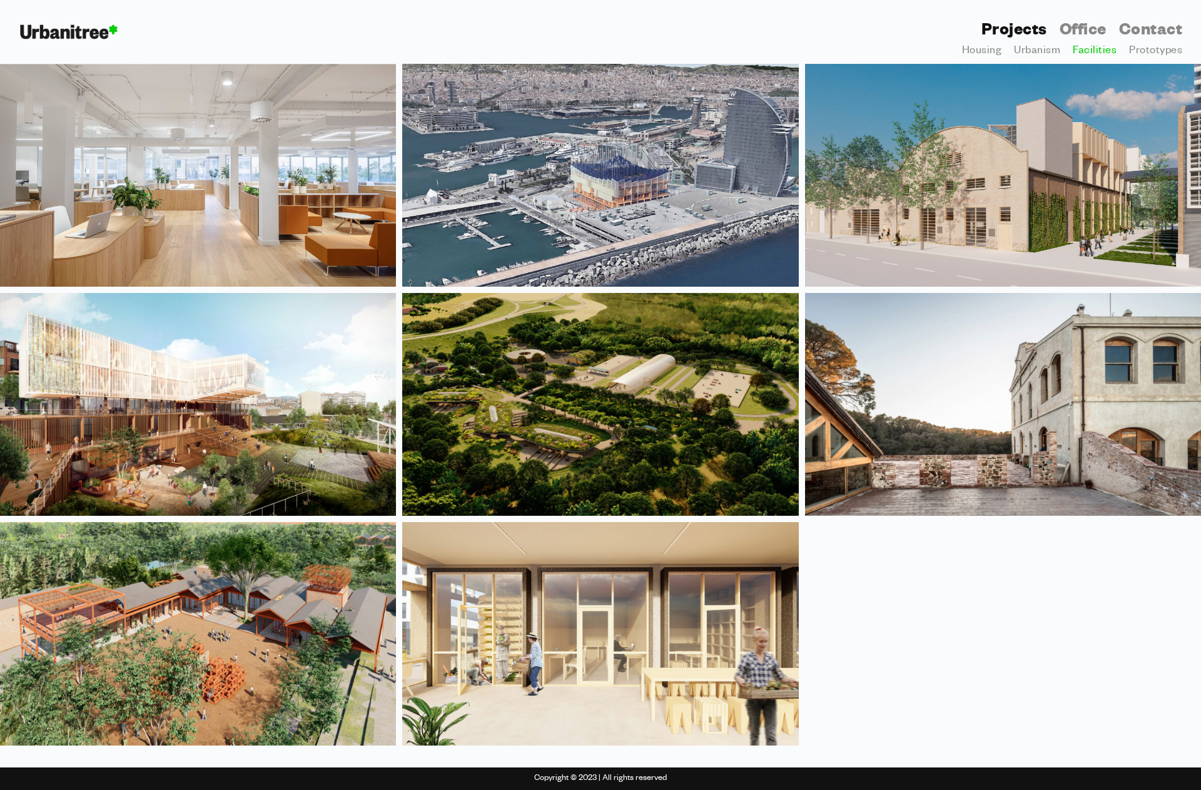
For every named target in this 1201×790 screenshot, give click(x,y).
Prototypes (1155, 52)
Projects (1014, 32)
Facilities (1095, 52)
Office (1083, 32)
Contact (1151, 32)
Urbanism (1037, 52)
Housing (982, 52)
